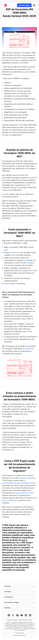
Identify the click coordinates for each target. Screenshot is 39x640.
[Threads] (30, 615)
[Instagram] (17, 615)
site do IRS (29, 349)
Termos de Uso (19, 633)
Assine (6, 284)
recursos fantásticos (28, 478)
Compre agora (24, 5)
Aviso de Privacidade (19, 635)
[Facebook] (9, 615)
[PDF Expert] (5, 5)
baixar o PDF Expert (10, 500)
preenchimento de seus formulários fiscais (18, 483)
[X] (13, 615)
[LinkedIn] (26, 615)
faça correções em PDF (24, 493)
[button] (34, 5)
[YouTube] (21, 615)
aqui (5, 250)
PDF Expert (15, 252)
